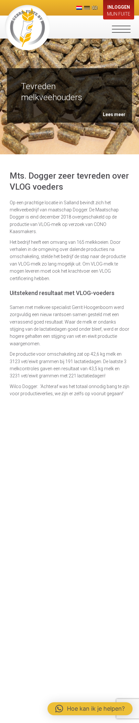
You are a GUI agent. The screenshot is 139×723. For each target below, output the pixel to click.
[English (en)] (95, 8)
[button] (90, 708)
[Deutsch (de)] (87, 8)
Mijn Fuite (118, 11)
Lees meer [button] (114, 114)
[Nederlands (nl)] (79, 8)
